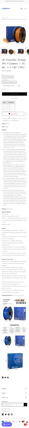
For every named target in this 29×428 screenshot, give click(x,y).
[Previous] (5, 34)
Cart (25, 8)
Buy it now (14, 98)
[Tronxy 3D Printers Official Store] (6, 9)
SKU (3, 74)
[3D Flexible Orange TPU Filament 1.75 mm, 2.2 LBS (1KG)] (4, 51)
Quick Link (5, 397)
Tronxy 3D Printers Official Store (11, 418)
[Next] (23, 34)
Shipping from (5, 79)
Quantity (4, 89)
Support (4, 393)
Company (4, 388)
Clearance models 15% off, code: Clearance (14, 1)
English (4, 410)
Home (3, 17)
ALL (6, 17)
